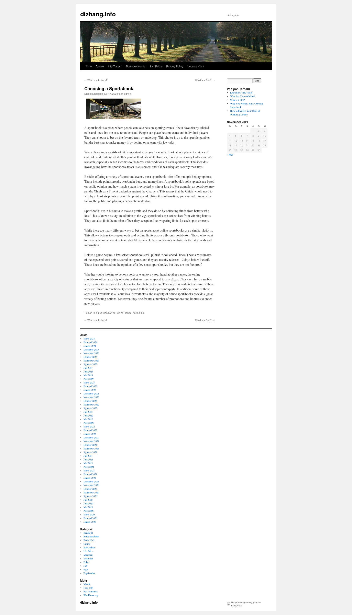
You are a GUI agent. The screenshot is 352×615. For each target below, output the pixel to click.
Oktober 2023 (90, 356)
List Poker (156, 66)
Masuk (87, 584)
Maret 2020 (89, 514)
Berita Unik (89, 540)
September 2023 (91, 360)
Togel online (89, 573)
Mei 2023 (88, 375)
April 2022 (89, 422)
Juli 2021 (88, 455)
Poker (86, 562)
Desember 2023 (91, 349)
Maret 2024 (89, 338)
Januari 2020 (90, 521)
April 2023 (89, 378)
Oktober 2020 (90, 488)
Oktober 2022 (90, 400)
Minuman (88, 558)
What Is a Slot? (205, 80)
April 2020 (89, 510)
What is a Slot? (237, 99)
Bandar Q (88, 532)
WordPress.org (91, 595)
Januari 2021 (90, 477)
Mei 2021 (88, 463)
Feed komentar (91, 591)
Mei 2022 (88, 419)
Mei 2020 (88, 507)
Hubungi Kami (195, 66)
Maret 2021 (89, 470)
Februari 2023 (90, 386)
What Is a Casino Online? (242, 96)
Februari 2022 (90, 430)
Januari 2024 (90, 345)
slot (85, 565)
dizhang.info (98, 13)
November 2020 (91, 485)
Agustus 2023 (90, 364)
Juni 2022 (88, 415)
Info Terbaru (115, 66)
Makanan (88, 554)
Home (88, 66)
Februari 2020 (90, 518)
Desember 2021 (91, 437)
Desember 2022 (91, 393)
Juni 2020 (88, 503)
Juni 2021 (88, 459)
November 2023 (91, 353)
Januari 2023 (90, 389)
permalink (138, 312)
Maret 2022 (89, 426)
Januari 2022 (90, 433)
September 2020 (91, 492)
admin (127, 93)
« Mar (230, 154)
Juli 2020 (88, 499)
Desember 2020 (91, 481)
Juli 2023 (88, 367)
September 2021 (91, 448)
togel (86, 569)
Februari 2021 (90, 474)
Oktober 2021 (90, 444)
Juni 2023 (88, 371)
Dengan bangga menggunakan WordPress (246, 604)
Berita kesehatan (136, 66)
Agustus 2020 (90, 496)
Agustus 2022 (90, 408)
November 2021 (91, 441)
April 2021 (89, 466)
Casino (100, 66)
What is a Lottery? (95, 80)
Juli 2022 (88, 411)
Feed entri (88, 587)
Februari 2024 (90, 342)
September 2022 (91, 404)
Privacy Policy (174, 66)
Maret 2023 (89, 382)
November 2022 (91, 397)
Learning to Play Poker (241, 92)
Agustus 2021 (90, 452)
